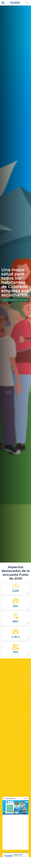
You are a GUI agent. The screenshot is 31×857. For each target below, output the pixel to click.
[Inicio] (15, 2)
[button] (28, 2)
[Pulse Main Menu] (2, 3)
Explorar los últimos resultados (15, 300)
